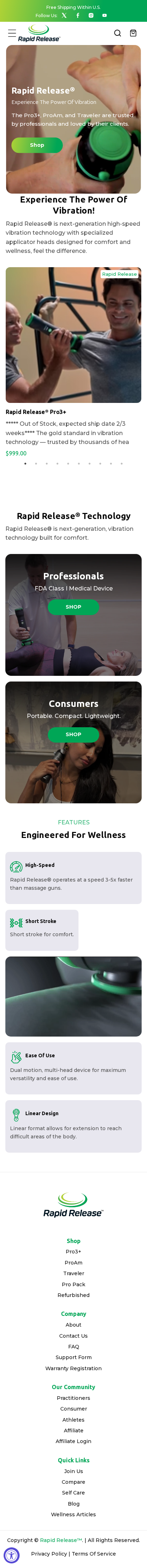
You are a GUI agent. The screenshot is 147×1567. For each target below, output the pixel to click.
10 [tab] (121, 463)
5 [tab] (68, 463)
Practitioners (73, 1398)
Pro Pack (73, 1284)
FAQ (73, 1346)
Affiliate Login (73, 1441)
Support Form (74, 1357)
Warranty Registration (73, 1368)
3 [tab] (46, 463)
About (73, 1325)
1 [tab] (25, 463)
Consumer (73, 1409)
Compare (73, 1482)
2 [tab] (36, 463)
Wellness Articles (73, 1514)
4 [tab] (57, 463)
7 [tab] (89, 463)
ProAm (73, 1262)
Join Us (73, 1471)
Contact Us (73, 1336)
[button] (12, 33)
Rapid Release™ (61, 1540)
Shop (37, 145)
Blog (74, 1504)
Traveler (73, 1273)
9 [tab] (111, 463)
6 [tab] (78, 463)
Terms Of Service (94, 1554)
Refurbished (73, 1295)
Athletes (73, 1420)
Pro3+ (73, 1251)
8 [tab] (100, 463)
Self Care (73, 1492)
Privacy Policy (49, 1554)
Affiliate (73, 1430)
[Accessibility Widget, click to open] (12, 1555)
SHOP (73, 607)
